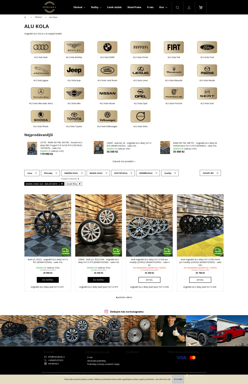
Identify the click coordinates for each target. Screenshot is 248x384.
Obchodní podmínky (96, 360)
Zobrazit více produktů (123, 161)
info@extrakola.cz (56, 356)
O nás (90, 357)
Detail (149, 279)
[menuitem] (79, 7)
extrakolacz (53, 363)
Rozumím (178, 379)
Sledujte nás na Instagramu (127, 311)
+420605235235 (55, 360)
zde (169, 379)
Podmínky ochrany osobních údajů (103, 364)
